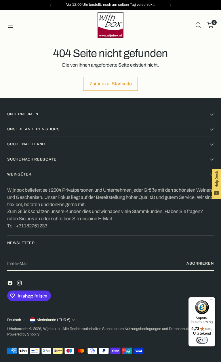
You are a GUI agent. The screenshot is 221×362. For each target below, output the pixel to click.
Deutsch (14, 320)
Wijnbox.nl (51, 329)
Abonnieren (200, 263)
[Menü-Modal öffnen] (10, 25)
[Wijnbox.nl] (110, 25)
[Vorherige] (50, 5)
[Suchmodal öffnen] (198, 25)
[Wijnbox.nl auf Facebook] (10, 284)
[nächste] (170, 5)
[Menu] (211, 300)
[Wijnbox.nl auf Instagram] (19, 284)
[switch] (202, 340)
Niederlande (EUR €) (54, 320)
